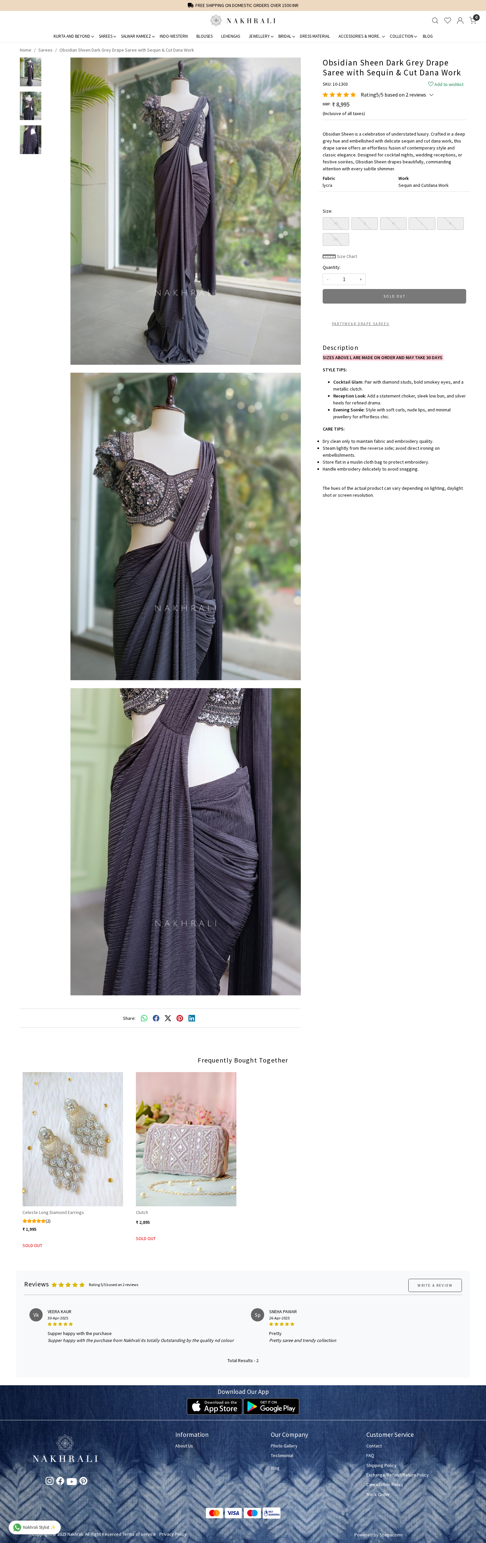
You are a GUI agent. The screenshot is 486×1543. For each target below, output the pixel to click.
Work (403, 178)
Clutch (142, 1212)
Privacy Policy (173, 1534)
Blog (428, 36)
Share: (129, 1018)
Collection (401, 36)
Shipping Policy (381, 1465)
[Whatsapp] (144, 1018)
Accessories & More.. (360, 36)
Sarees (105, 36)
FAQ (370, 1455)
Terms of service (139, 1534)
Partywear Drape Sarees (360, 323)
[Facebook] (60, 1482)
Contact (374, 1446)
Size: (327, 211)
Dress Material (315, 36)
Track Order (378, 1494)
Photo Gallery (284, 1446)
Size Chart (346, 256)
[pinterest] (180, 1018)
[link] (435, 20)
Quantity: (332, 267)
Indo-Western (174, 36)
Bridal (284, 36)
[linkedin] (192, 1018)
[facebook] (156, 1018)
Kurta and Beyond (72, 36)
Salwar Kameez (136, 36)
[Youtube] (71, 1483)
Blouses (204, 36)
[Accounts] (460, 20)
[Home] (243, 20)
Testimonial (282, 1455)
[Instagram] (49, 1482)
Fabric (329, 178)
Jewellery (259, 36)
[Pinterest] (83, 1482)
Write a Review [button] (435, 1285)
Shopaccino (391, 1535)
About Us (184, 1446)
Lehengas (230, 36)
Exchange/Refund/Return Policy (397, 1475)
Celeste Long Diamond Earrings (53, 1212)
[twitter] (168, 1018)
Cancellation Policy (384, 1484)
